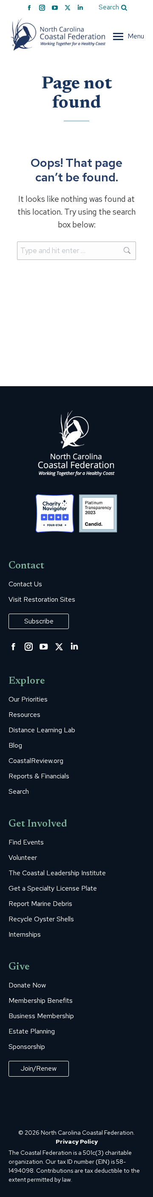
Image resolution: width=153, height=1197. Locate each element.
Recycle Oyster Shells (41, 919)
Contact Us (25, 584)
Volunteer (22, 857)
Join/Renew (39, 1068)
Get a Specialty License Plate (52, 888)
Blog (15, 745)
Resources (24, 715)
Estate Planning (31, 1031)
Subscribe (39, 621)
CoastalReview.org (35, 761)
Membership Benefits (40, 1000)
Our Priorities (28, 699)
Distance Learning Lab (41, 730)
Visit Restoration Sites (41, 599)
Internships (24, 934)
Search (18, 791)
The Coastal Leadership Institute (57, 873)
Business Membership (41, 1016)
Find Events (26, 842)
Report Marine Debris (40, 904)
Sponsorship (26, 1047)
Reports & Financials (38, 776)
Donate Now (27, 985)
